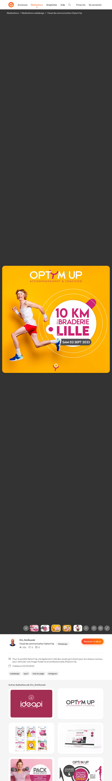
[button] (26, 628)
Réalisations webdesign (33, 13)
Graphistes (51, 4)
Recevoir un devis (92, 641)
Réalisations (37, 4)
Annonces (22, 4)
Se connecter (95, 4)
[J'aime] (94, 628)
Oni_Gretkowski (27, 640)
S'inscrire (80, 4)
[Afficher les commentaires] (100, 628)
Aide (63, 4)
